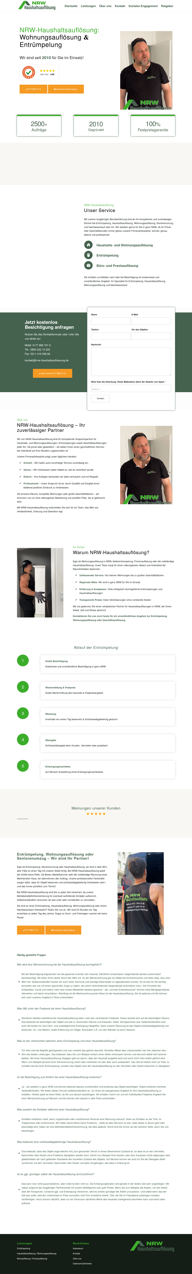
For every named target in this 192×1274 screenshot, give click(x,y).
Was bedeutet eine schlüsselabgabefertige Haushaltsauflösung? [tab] (54, 1142)
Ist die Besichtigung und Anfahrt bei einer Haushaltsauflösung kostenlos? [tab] (59, 1077)
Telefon (95, 329)
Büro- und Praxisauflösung (117, 265)
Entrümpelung (107, 255)
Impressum (78, 1248)
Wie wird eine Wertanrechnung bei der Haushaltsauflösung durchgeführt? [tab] (59, 964)
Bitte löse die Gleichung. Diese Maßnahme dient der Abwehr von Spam (128, 381)
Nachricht (96, 344)
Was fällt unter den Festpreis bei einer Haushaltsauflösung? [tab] (51, 1008)
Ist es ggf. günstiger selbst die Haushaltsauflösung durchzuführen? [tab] (55, 1174)
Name (94, 314)
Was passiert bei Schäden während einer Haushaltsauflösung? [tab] (53, 1109)
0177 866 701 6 (42, 345)
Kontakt (76, 1253)
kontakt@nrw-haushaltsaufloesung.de (47, 360)
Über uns (77, 1258)
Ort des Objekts (140, 329)
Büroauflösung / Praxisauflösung (32, 1258)
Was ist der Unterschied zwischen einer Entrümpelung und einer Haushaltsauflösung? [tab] (66, 1041)
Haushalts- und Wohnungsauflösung (125, 245)
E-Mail (135, 314)
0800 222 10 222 (40, 349)
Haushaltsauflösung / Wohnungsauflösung (36, 1253)
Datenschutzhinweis (82, 1263)
